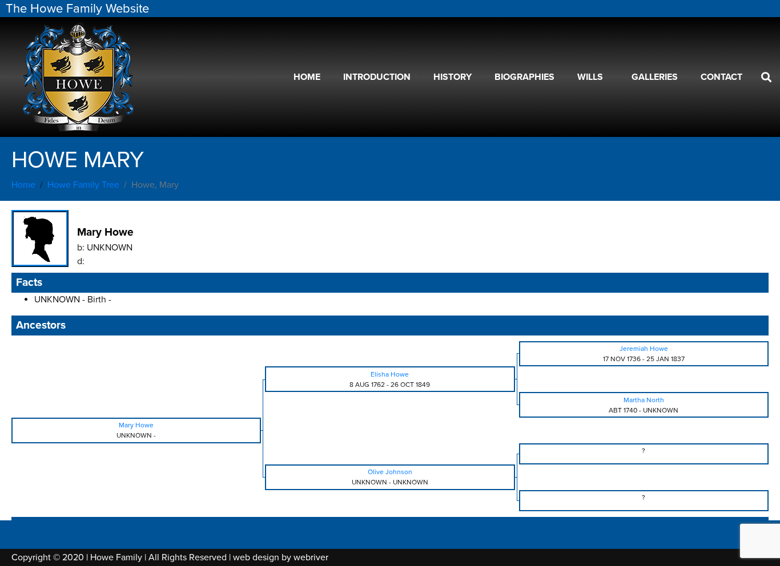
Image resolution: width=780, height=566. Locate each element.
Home (306, 77)
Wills (590, 77)
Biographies (524, 77)
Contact (721, 77)
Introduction (377, 77)
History (452, 77)
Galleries (655, 77)
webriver (310, 557)
